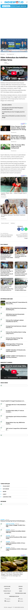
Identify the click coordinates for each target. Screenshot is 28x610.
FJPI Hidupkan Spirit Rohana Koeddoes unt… (16, 417)
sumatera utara (7, 496)
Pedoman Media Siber (20, 593)
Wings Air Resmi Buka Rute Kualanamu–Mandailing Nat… (16, 309)
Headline (8, 523)
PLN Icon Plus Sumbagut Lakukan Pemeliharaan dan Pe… (15, 320)
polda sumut (6, 486)
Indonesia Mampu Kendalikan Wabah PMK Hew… (15, 531)
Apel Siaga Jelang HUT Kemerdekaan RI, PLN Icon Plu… (16, 303)
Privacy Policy (7, 591)
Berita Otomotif (5, 223)
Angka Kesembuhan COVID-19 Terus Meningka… (15, 543)
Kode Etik (7, 588)
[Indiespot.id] (14, 2)
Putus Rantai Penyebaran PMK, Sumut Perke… (16, 537)
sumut (4, 494)
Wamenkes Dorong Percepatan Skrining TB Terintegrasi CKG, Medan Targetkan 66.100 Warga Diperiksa (7, 272)
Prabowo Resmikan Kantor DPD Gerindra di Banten (7, 235)
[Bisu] (23, 377)
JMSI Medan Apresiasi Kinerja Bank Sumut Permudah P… (15, 315)
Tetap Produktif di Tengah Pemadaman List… (13, 401)
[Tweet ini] (22, 229)
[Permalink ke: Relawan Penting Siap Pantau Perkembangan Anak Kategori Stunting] (14, 510)
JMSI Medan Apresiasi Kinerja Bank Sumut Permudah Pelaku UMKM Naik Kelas (7, 257)
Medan (4, 491)
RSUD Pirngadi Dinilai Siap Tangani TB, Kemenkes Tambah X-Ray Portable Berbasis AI (7, 288)
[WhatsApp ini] (25, 229)
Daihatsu (13, 223)
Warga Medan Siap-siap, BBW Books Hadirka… (15, 423)
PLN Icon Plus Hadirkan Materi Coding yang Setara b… (16, 332)
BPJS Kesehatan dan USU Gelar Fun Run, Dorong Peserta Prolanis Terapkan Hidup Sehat (21, 288)
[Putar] (2, 377)
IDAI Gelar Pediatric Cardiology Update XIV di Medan (20, 256)
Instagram (8, 601)
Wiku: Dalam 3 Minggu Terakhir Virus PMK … (15, 525)
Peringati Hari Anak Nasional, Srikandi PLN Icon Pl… (16, 326)
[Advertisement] (14, 22)
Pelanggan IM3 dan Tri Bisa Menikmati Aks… (16, 405)
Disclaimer (7, 593)
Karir (20, 591)
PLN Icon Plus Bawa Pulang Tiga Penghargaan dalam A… (14, 338)
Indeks (20, 588)
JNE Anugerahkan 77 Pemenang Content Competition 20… (14, 344)
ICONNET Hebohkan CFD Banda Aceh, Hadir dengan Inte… (16, 350)
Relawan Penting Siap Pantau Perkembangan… (13, 521)
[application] (14, 371)
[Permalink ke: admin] (2, 63)
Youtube (21, 601)
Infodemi (3, 519)
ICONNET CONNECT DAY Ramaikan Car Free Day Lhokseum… (16, 356)
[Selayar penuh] (25, 377)
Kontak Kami (7, 586)
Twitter (21, 599)
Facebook (8, 599)
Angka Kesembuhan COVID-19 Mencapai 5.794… (16, 549)
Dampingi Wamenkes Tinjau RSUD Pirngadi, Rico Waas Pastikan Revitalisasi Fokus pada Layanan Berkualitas (21, 272)
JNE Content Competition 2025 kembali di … (16, 429)
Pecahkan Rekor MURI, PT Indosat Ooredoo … (15, 411)
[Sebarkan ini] (18, 229)
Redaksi (21, 586)
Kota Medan (6, 489)
